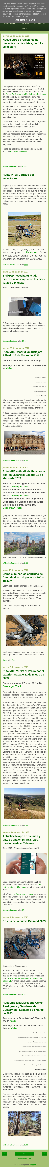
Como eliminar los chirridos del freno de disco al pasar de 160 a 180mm (23, 577)
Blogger (33, 1164)
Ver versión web (24, 1159)
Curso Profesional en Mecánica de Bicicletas (26, 94)
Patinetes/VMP (39, 24)
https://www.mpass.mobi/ (22, 894)
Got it (32, 20)
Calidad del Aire (9, 24)
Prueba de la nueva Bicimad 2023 (24, 921)
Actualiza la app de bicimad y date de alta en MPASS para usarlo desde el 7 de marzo (21, 840)
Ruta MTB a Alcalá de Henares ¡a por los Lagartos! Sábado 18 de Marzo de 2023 (24, 475)
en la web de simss (18, 151)
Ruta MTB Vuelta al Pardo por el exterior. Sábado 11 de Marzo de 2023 (23, 674)
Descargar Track (19, 486)
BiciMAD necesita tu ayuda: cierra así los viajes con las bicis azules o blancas (24, 279)
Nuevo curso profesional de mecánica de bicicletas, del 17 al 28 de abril (23, 43)
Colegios (24, 28)
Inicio (24, 1154)
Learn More (21, 20)
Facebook (31, 252)
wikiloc (9, 368)
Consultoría (25, 24)
